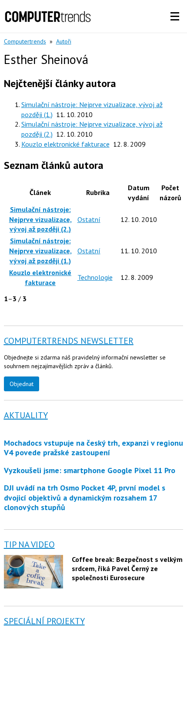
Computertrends (25, 41)
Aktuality (26, 415)
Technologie (95, 277)
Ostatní (88, 219)
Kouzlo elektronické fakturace (65, 144)
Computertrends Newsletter (69, 340)
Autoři (63, 41)
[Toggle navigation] (175, 16)
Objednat (21, 384)
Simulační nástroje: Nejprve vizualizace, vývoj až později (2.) (40, 219)
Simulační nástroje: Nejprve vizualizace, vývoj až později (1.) (40, 250)
